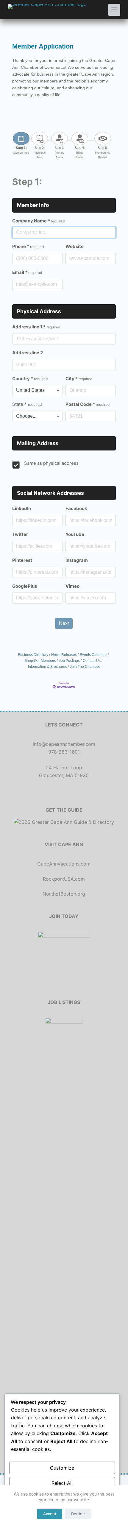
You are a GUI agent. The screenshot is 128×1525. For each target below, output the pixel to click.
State (27, 404)
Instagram (76, 560)
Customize (62, 1468)
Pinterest (22, 560)
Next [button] (64, 623)
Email (27, 272)
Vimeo (72, 586)
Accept (49, 1513)
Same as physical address (51, 463)
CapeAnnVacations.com (63, 864)
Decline (78, 1513)
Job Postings (69, 661)
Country (30, 378)
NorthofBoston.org (64, 894)
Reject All (62, 1483)
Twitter (20, 534)
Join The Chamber (85, 667)
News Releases (64, 655)
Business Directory (33, 655)
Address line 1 (36, 327)
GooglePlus (24, 586)
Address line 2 (27, 352)
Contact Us (92, 661)
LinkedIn (21, 508)
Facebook (76, 508)
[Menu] (114, 10)
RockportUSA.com (64, 879)
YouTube (74, 534)
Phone (28, 246)
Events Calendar (93, 655)
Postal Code (87, 404)
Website (74, 246)
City (78, 378)
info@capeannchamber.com (64, 744)
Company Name (38, 221)
